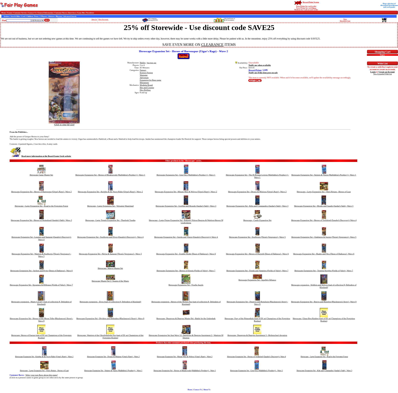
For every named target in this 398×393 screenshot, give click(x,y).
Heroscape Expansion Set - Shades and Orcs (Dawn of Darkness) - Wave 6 (323, 254)
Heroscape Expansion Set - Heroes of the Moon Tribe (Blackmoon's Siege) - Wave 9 (41, 319)
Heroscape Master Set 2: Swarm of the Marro (110, 281)
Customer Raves (61, 13)
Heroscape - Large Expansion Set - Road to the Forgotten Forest (41, 206)
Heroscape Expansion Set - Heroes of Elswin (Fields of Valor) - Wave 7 (186, 270)
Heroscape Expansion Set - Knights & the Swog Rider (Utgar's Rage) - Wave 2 (110, 192)
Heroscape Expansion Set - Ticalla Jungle (186, 285)
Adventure (144, 77)
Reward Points (255, 70)
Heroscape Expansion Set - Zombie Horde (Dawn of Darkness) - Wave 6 (186, 254)
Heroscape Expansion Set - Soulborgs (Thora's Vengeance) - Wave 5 (257, 237)
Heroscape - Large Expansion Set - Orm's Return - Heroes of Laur (324, 192)
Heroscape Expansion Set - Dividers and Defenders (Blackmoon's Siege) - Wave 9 (110, 318)
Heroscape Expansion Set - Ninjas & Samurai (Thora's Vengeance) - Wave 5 (110, 254)
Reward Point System (311, 2)
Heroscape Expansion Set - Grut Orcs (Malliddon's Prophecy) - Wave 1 (186, 175)
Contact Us (32, 13)
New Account (103, 19)
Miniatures (144, 82)
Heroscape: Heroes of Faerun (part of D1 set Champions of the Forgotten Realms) (41, 336)
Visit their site (151, 63)
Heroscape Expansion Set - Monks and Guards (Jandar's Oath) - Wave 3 (323, 206)
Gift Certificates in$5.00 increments (229, 19)
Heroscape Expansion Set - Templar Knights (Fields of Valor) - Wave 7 (323, 270)
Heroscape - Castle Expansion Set (257, 220)
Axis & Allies (15, 16)
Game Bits (81, 13)
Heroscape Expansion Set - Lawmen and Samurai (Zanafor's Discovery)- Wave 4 (41, 238)
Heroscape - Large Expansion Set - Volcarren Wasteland (110, 206)
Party (36, 16)
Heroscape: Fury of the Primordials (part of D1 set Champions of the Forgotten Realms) (257, 319)
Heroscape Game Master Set (41, 175)
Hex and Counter (147, 87)
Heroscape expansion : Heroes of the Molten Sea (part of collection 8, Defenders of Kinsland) (186, 303)
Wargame (144, 75)
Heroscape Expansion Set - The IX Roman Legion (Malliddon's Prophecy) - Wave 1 (257, 176)
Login (373, 72)
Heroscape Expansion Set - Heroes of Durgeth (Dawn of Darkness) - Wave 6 (257, 254)
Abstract (51, 16)
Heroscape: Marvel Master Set (110, 268)
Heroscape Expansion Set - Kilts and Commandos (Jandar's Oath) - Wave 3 (257, 206)
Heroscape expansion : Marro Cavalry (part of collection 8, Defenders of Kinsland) (41, 303)
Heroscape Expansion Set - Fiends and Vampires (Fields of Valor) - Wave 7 (257, 270)
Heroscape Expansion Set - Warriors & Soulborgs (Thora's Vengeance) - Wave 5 (41, 255)
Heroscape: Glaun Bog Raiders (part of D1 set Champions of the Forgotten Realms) (324, 319)
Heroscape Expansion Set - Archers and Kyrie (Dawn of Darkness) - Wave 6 (41, 270)
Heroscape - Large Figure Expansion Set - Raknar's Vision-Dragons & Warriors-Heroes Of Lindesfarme (186, 221)
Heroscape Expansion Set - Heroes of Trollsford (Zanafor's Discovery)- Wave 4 (323, 220)
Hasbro (143, 63)
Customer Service (20, 13)
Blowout (59, 16)
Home (3, 13)
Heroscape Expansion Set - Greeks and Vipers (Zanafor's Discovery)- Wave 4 (186, 237)
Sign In (94, 19)
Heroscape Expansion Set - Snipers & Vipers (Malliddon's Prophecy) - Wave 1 (323, 175)
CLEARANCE (212, 45)
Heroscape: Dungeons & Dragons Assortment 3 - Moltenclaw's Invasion (257, 335)
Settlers (6, 16)
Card (23, 16)
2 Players (43, 16)
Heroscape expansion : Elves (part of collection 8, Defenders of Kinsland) (110, 302)
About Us (206, 390)
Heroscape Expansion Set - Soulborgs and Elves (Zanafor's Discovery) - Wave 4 (110, 237)
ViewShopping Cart (345, 20)
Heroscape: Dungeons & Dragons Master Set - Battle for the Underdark (185, 318)
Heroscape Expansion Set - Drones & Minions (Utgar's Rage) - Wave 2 (257, 192)
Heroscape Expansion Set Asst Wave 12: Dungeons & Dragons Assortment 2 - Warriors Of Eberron (186, 336)
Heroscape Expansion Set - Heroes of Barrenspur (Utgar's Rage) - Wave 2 (41, 192)
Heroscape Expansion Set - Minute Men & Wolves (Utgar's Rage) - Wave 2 (186, 192)
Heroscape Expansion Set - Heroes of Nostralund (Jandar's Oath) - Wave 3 (41, 220)
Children (29, 16)
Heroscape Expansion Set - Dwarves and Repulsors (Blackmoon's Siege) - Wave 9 (257, 303)
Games (9, 13)
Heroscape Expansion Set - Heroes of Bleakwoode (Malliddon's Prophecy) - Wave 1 (110, 175)
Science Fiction (146, 72)
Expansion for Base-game (150, 80)
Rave (314, 8)
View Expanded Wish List (382, 74)
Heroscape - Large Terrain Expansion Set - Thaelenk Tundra (110, 220)
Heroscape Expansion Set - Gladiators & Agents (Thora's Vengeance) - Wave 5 (323, 237)
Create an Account (387, 72)
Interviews (72, 13)
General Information (45, 13)
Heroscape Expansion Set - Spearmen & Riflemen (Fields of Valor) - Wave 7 (41, 285)
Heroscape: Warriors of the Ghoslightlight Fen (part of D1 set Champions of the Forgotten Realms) (110, 336)
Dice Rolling (145, 90)
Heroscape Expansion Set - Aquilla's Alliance (257, 280)
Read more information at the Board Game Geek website (46, 156)
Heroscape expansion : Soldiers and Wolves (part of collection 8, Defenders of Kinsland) (323, 286)
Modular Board (146, 85)
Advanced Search (69, 16)
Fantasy (143, 70)
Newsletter (90, 13)
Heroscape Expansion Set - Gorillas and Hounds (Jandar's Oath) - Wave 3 (186, 206)
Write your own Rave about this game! (41, 375)
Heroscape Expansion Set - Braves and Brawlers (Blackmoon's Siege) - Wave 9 (323, 302)
